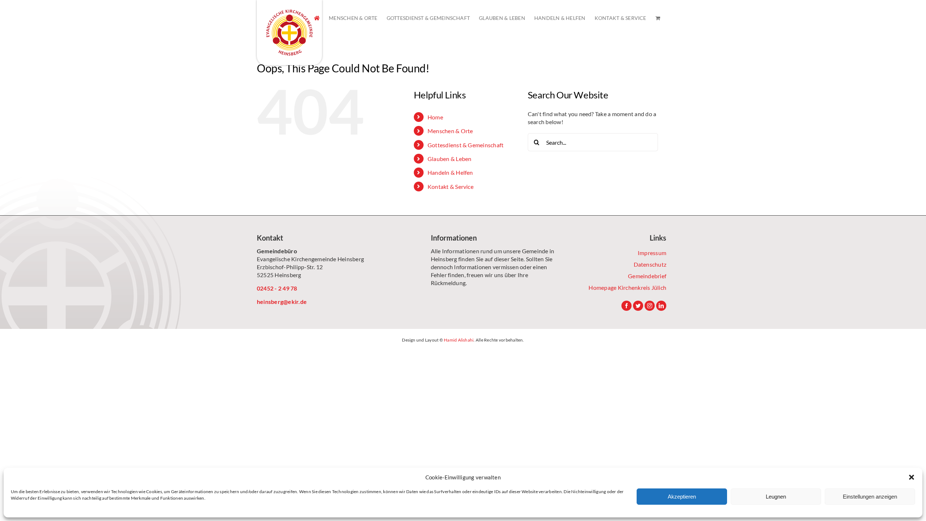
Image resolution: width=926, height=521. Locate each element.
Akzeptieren (682, 497)
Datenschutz (650, 264)
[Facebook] (626, 306)
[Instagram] (650, 306)
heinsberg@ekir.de (282, 301)
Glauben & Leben (450, 158)
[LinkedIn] (661, 306)
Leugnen (776, 497)
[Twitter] (638, 306)
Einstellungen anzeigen (870, 497)
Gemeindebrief (647, 275)
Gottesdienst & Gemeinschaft (466, 144)
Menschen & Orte (450, 130)
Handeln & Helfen (450, 172)
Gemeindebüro (277, 250)
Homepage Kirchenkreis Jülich (627, 287)
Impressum (652, 252)
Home (435, 117)
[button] (911, 477)
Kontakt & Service (450, 186)
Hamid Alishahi (458, 340)
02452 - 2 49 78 (277, 288)
